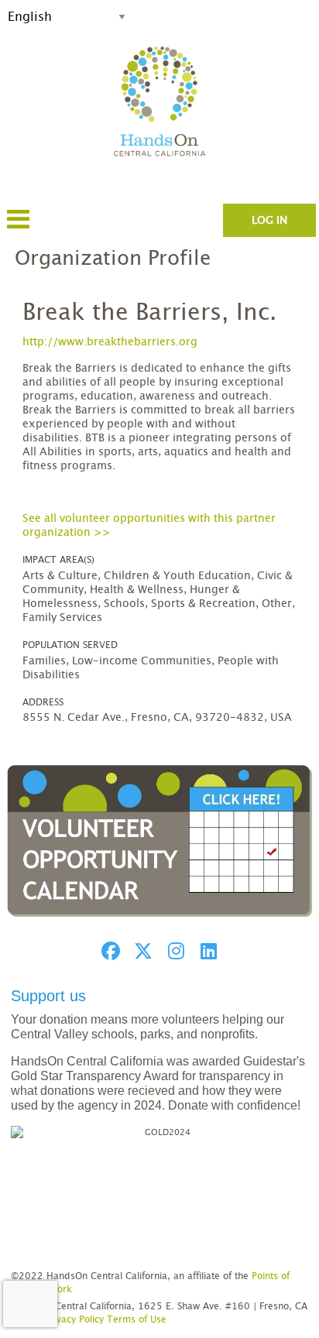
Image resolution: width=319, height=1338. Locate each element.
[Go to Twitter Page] (141, 951)
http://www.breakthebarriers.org (109, 342)
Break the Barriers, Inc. (149, 312)
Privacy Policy (74, 1319)
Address (42, 702)
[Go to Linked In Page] (206, 951)
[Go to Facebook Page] (108, 951)
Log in (269, 220)
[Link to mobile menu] (18, 226)
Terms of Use (136, 1319)
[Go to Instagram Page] (173, 951)
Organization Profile (113, 259)
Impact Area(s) (58, 559)
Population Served (70, 645)
